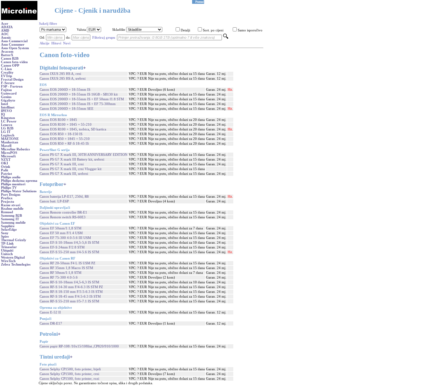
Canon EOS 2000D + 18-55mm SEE (67, 108)
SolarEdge (9, 229)
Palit (4, 170)
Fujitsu (6, 90)
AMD (5, 30)
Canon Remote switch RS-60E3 (63, 217)
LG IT (5, 132)
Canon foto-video (14, 62)
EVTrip (6, 76)
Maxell (6, 146)
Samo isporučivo (250, 30)
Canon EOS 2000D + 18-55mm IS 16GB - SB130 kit (79, 94)
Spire (5, 236)
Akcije (44, 43)
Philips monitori (13, 184)
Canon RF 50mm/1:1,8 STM (60, 272)
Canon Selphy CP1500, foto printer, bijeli (70, 369)
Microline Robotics (15, 149)
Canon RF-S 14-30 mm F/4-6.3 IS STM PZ (71, 287)
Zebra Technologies (15, 264)
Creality (7, 72)
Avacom (7, 51)
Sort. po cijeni (213, 30)
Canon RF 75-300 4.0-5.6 (59, 277)
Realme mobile (12, 208)
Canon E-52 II (50, 312)
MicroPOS (9, 153)
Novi (66, 43)
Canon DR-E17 (51, 323)
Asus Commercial (14, 41)
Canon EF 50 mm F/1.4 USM (61, 233)
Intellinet (8, 107)
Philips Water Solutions (18, 191)
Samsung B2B (11, 215)
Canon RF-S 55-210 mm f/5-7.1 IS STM (69, 301)
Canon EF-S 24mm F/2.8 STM (62, 247)
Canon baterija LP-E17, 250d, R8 (64, 196)
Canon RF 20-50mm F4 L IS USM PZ (67, 263)
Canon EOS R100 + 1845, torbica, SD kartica (73, 129)
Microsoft (8, 156)
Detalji (185, 30)
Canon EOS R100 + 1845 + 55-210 (66, 124)
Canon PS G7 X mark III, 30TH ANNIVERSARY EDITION (83, 154)
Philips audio (11, 177)
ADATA (7, 27)
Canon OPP (10, 65)
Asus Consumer (12, 44)
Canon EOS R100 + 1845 (58, 120)
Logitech (7, 135)
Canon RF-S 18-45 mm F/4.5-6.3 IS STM (70, 296)
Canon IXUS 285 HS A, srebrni (63, 78)
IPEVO (6, 111)
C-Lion (6, 69)
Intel (4, 104)
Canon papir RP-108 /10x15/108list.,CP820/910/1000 (79, 346)
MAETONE (10, 139)
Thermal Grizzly (13, 240)
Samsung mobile (13, 222)
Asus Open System (15, 48)
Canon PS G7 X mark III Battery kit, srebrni (72, 159)
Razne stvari (10, 205)
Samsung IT (10, 219)
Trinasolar (9, 247)
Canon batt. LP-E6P (54, 201)
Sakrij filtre (48, 23)
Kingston (8, 118)
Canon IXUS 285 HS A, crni (60, 74)
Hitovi (56, 43)
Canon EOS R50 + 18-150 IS (61, 134)
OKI (4, 163)
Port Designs (10, 194)
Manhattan (9, 142)
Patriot (6, 173)
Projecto (7, 201)
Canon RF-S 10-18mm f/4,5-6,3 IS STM (69, 282)
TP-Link (7, 243)
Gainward (8, 93)
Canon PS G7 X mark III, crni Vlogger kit (70, 169)
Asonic (6, 37)
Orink (5, 166)
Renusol (7, 212)
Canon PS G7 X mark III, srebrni (64, 173)
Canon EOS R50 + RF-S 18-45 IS (64, 143)
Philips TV (9, 187)
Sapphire (8, 226)
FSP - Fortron (12, 86)
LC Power (8, 121)
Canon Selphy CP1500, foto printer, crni (69, 374)
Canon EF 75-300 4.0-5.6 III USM (65, 238)
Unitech (7, 254)
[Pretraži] (225, 37)
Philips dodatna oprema (19, 180)
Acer (4, 23)
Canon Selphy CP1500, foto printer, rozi (69, 378)
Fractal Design (12, 79)
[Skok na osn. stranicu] (19, 19)
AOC (5, 34)
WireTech (8, 261)
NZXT (5, 160)
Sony (5, 233)
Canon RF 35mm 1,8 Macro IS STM (66, 268)
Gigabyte (8, 100)
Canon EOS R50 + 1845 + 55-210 (65, 139)
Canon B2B (9, 58)
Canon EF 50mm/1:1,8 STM (60, 228)
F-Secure (8, 83)
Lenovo (6, 125)
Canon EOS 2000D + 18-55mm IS (65, 89)
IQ (3, 114)
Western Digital (13, 257)
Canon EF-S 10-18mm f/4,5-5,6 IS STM (69, 242)
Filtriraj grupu (103, 37)
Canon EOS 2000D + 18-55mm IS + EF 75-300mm (78, 104)
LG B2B (7, 128)
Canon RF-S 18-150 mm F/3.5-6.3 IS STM (71, 291)
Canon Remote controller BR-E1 (63, 212)
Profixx (7, 198)
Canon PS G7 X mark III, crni (62, 164)
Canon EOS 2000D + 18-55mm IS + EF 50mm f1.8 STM (82, 99)
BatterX (7, 55)
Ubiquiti (7, 250)
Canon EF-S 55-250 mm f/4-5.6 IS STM (69, 252)
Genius (6, 97)
